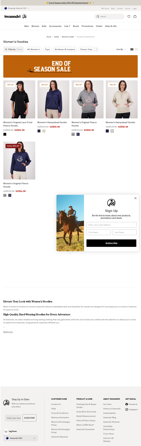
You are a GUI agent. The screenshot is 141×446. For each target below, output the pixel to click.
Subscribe (111, 243)
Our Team (107, 404)
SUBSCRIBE (29, 418)
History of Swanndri (112, 408)
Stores (127, 8)
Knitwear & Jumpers (65, 49)
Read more (8, 332)
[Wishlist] (129, 16)
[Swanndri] (15, 16)
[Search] (98, 16)
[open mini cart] (135, 16)
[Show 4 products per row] (132, 49)
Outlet (56, 37)
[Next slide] (96, 49)
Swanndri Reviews (111, 422)
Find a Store (108, 433)
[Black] (5, 134)
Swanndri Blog (109, 417)
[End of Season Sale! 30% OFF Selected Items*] (70, 66)
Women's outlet (68, 37)
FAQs (53, 408)
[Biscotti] (43, 130)
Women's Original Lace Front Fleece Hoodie (17, 124)
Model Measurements (86, 416)
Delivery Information (60, 417)
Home (49, 37)
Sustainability (109, 413)
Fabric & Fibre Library (85, 420)
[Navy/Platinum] (78, 134)
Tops (47, 49)
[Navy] (39, 131)
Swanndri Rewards (59, 437)
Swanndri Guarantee (85, 429)
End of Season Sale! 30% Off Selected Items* (69, 3)
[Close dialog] (135, 198)
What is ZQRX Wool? (85, 425)
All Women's (33, 49)
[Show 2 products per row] (136, 49)
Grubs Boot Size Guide (86, 411)
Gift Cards (105, 8)
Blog (112, 8)
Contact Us (56, 404)
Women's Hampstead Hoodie (52, 122)
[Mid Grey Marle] (73, 134)
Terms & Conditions (59, 413)
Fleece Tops (86, 49)
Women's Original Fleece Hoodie (84, 124)
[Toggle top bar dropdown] (93, 2)
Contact (120, 8)
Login (134, 8)
